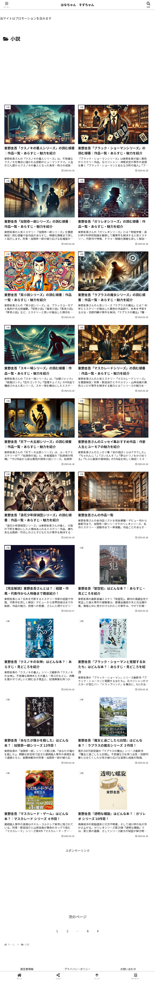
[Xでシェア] (25, 938)
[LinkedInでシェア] (95, 959)
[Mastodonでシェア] (60, 938)
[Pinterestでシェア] (60, 959)
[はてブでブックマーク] (129, 949)
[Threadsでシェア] (60, 949)
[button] (143, 670)
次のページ (78, 916)
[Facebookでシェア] (25, 949)
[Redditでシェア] (95, 949)
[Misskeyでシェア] (129, 938)
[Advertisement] (77, 71)
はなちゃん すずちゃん (77, 4)
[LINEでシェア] (25, 959)
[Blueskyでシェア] (95, 938)
